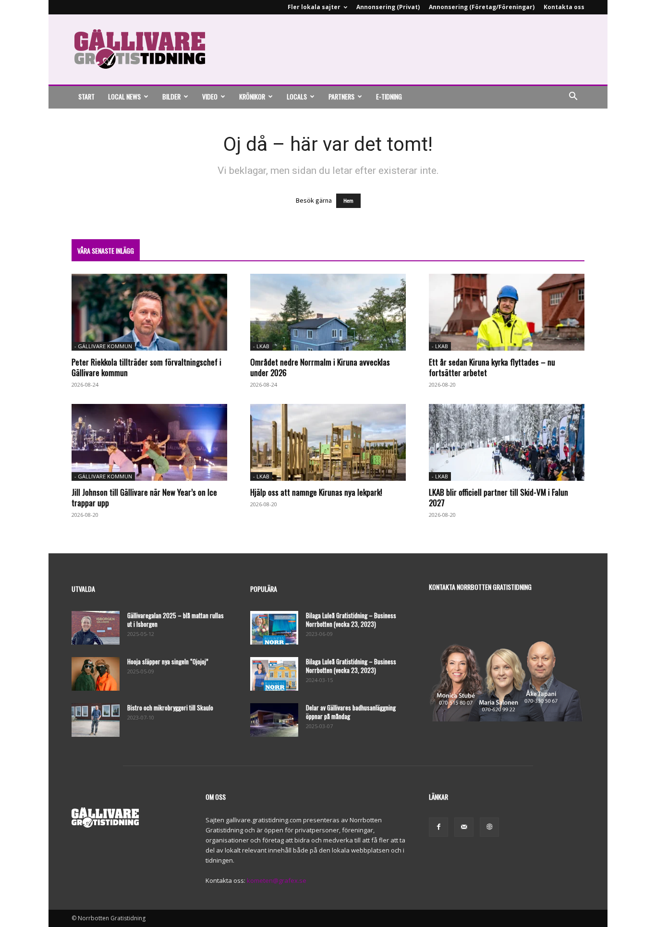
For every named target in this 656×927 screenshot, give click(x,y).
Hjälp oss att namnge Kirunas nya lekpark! (316, 492)
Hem (348, 200)
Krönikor (252, 96)
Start (86, 96)
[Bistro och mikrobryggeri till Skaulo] (96, 720)
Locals (297, 96)
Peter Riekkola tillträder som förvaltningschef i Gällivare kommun (146, 367)
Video (210, 96)
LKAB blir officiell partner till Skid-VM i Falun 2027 (498, 497)
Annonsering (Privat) (388, 7)
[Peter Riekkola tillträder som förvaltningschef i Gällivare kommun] (149, 312)
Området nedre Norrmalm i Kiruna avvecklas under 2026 (320, 367)
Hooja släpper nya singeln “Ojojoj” (167, 661)
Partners (341, 96)
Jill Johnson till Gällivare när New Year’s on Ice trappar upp (144, 497)
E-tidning (389, 96)
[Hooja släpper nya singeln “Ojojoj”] (96, 674)
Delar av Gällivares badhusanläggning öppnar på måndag (351, 712)
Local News (124, 96)
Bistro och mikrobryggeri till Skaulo (170, 707)
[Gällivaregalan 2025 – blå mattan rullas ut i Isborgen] (96, 628)
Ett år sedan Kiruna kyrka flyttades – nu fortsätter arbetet (492, 367)
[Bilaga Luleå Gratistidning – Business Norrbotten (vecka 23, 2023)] (274, 628)
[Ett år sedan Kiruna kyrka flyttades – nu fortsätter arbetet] (506, 312)
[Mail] (464, 827)
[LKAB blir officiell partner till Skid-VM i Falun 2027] (506, 442)
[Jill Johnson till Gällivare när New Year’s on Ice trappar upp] (149, 442)
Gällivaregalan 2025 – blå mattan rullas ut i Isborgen (175, 619)
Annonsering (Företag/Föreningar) (482, 7)
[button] (572, 97)
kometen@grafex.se (276, 880)
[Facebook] (438, 827)
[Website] (489, 827)
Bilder (171, 96)
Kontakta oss (564, 7)
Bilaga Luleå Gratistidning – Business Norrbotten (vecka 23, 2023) (351, 619)
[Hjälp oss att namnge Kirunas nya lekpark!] (328, 442)
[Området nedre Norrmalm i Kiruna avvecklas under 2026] (328, 312)
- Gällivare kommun (103, 346)
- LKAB (261, 346)
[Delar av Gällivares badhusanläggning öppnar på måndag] (274, 720)
